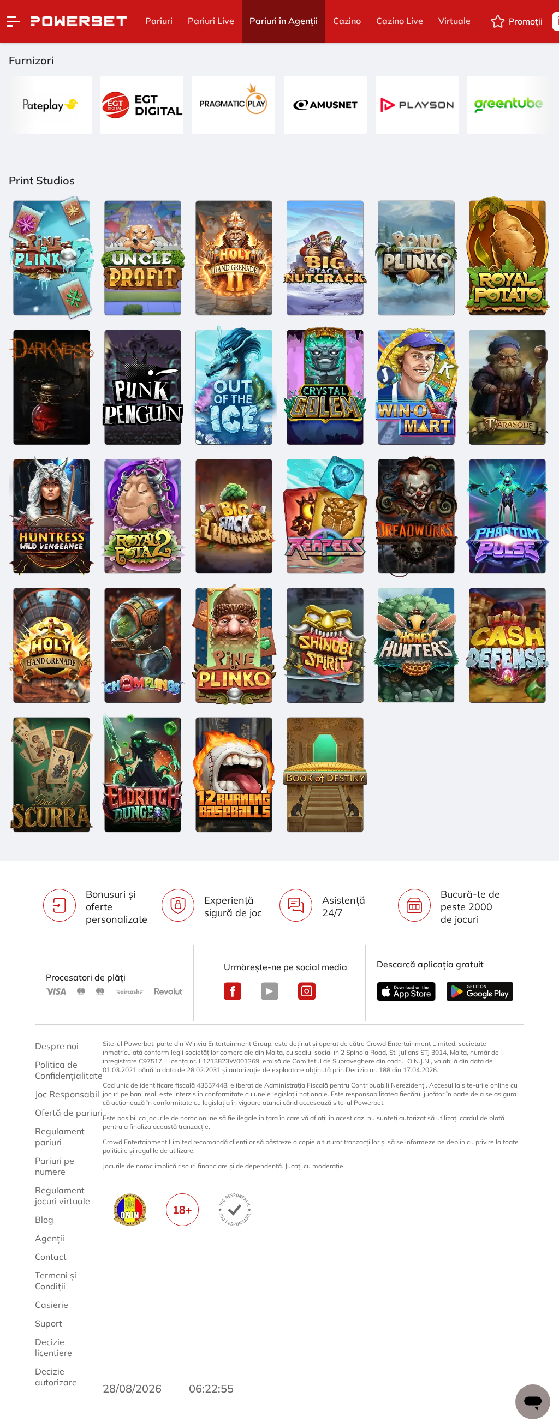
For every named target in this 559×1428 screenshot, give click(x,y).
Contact (51, 1256)
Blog (44, 1219)
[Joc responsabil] (234, 1209)
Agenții (49, 1238)
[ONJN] (130, 1209)
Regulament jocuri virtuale (62, 1195)
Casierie (51, 1304)
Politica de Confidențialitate (69, 1070)
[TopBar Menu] (13, 21)
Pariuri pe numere (54, 1166)
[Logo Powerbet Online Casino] (79, 21)
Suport (48, 1323)
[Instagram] (307, 991)
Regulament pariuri (60, 1137)
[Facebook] (232, 991)
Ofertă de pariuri (69, 1112)
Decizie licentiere (53, 1347)
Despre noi (57, 1046)
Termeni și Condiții (55, 1281)
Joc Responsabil (67, 1094)
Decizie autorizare (56, 1377)
